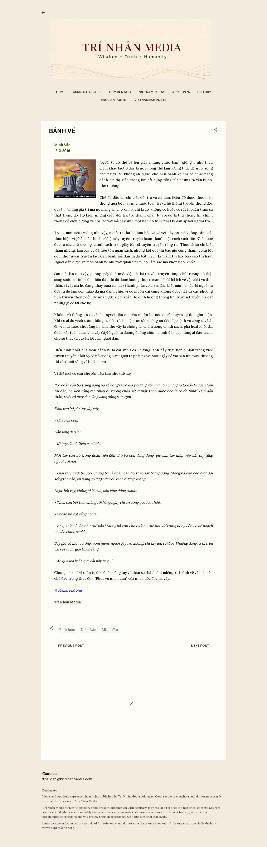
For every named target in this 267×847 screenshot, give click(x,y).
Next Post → (202, 645)
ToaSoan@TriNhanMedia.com (67, 779)
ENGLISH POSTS (113, 100)
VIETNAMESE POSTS (150, 100)
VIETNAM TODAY (152, 92)
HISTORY (204, 92)
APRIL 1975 (181, 92)
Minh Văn (110, 629)
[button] (215, 130)
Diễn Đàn (88, 629)
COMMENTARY (120, 92)
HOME (60, 92)
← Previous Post (69, 645)
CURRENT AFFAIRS (87, 92)
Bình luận (67, 629)
